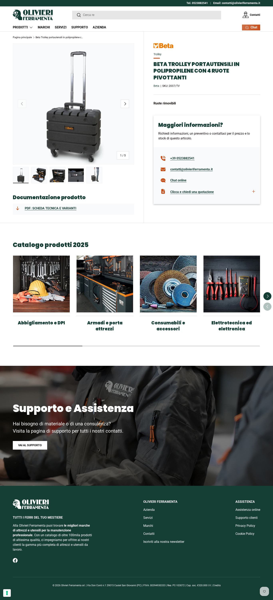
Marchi (44, 27)
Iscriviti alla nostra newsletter (163, 542)
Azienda (99, 27)
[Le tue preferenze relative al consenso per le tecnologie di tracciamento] (7, 593)
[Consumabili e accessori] (168, 284)
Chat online (178, 180)
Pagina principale (22, 37)
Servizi (61, 27)
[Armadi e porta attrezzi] (105, 284)
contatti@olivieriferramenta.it (191, 169)
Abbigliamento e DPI (41, 323)
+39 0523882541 (182, 158)
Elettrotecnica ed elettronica (231, 326)
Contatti (255, 14)
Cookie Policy (244, 534)
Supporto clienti (246, 518)
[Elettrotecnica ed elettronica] (231, 284)
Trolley (157, 54)
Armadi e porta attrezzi (105, 326)
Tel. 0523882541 (197, 3)
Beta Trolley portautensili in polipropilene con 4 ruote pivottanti (60, 37)
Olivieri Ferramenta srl (73, 585)
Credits (217, 585)
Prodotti (20, 27)
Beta (156, 85)
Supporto (79, 27)
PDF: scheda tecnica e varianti (50, 208)
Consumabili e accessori (168, 326)
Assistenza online (247, 510)
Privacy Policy (245, 526)
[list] (73, 103)
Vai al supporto (30, 445)
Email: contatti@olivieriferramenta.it (236, 3)
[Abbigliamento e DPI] (41, 284)
